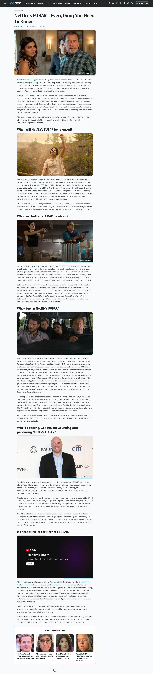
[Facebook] (109, 3)
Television (18, 11)
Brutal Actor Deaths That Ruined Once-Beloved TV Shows (63, 656)
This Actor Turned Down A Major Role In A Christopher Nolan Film (25, 656)
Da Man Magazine (36, 399)
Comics (77, 3)
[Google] (128, 3)
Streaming (57, 3)
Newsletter (143, 3)
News (96, 3)
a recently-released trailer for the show (37, 179)
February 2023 (56, 582)
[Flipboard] (124, 3)
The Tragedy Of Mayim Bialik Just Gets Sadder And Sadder (45, 656)
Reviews (87, 3)
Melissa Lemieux (22, 26)
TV (48, 3)
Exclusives (30, 3)
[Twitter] (117, 3)
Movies (41, 3)
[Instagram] (121, 3)
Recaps (68, 3)
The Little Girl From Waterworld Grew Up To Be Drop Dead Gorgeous (84, 657)
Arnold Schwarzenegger (27, 80)
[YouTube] (113, 3)
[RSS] (132, 3)
